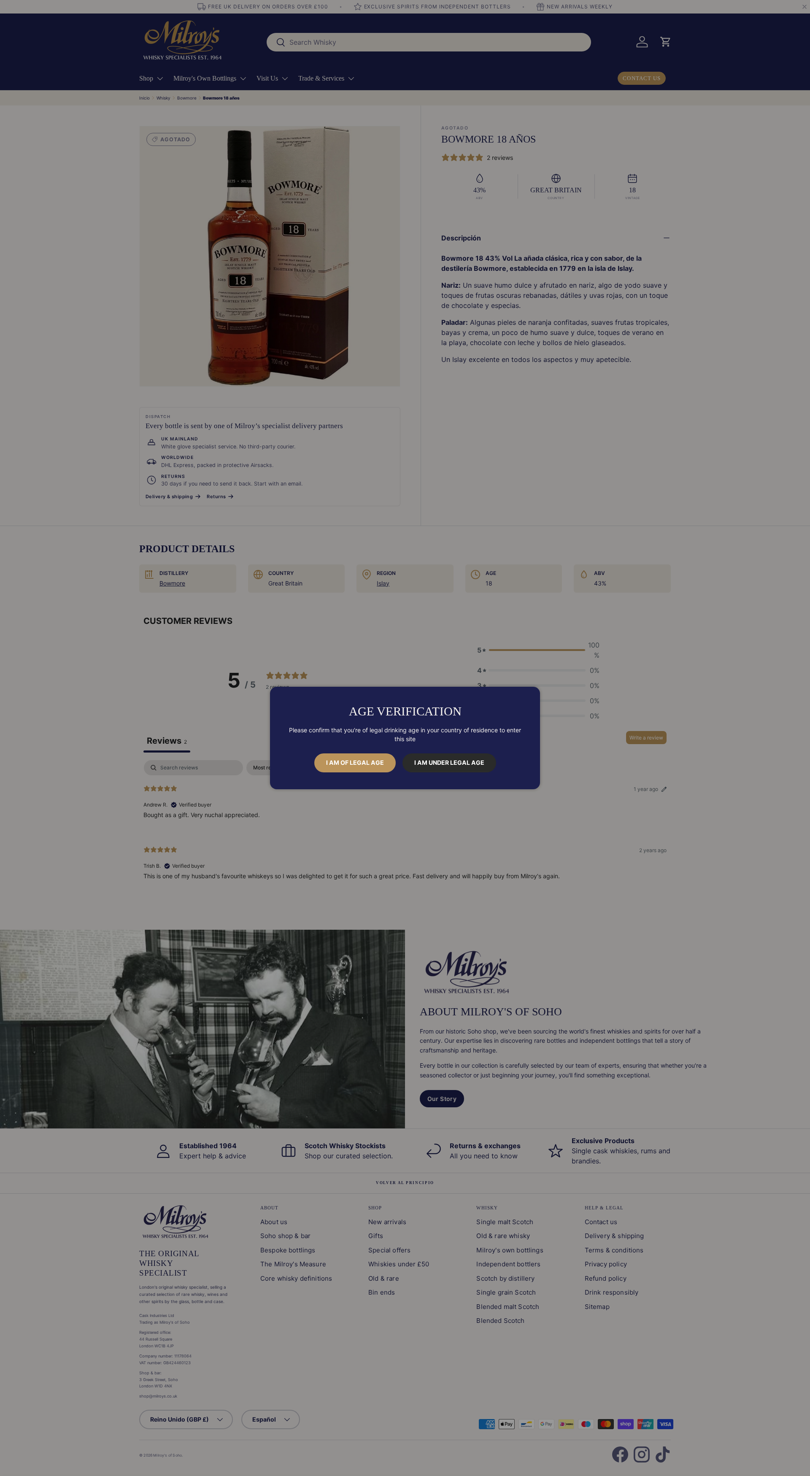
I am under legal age (449, 762)
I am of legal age (355, 762)
